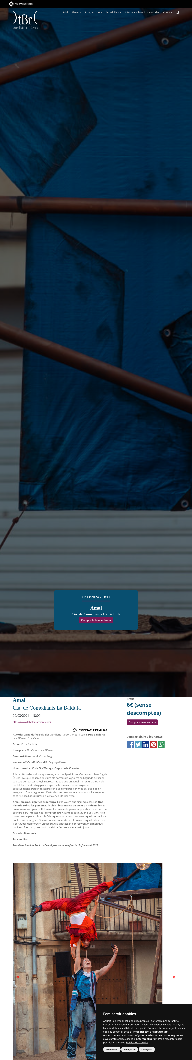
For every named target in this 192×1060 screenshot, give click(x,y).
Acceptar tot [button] (112, 1049)
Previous (18, 977)
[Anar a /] (25, 8)
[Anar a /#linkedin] (146, 744)
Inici (65, 12)
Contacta (168, 12)
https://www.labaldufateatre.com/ (32, 722)
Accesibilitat (113, 12)
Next (174, 977)
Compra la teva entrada (96, 620)
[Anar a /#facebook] (130, 744)
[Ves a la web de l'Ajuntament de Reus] (20, 3)
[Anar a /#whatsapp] (161, 744)
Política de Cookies (137, 1042)
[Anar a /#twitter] (138, 744)
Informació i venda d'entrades (142, 12)
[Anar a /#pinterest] (153, 744)
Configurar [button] (146, 1049)
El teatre (76, 12)
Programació (92, 12)
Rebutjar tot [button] (130, 1049)
